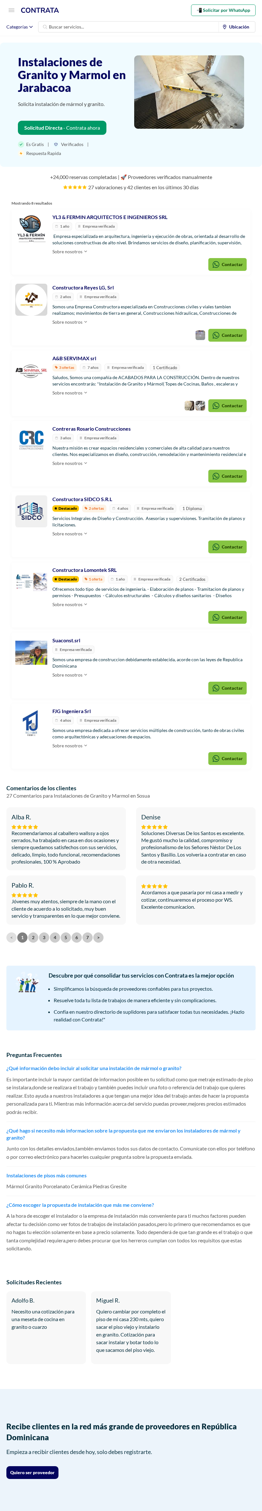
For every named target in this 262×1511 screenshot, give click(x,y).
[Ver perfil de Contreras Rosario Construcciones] (31, 441)
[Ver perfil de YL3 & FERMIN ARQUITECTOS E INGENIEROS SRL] (31, 229)
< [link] (11, 937)
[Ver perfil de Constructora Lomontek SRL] (31, 582)
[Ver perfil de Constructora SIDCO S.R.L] (31, 511)
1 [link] (22, 937)
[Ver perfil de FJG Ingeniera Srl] (31, 723)
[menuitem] (237, 27)
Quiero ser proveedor (32, 1472)
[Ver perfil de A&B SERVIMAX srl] (31, 370)
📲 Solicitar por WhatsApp (223, 10)
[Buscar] (45, 27)
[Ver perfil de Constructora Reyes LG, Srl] (31, 300)
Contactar (232, 264)
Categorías (17, 26)
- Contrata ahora (62, 128)
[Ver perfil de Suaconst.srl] (31, 653)
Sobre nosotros (67, 251)
